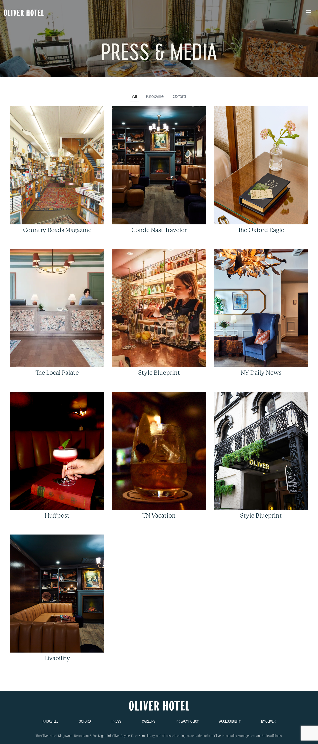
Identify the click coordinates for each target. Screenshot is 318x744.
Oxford (179, 96)
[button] (308, 12)
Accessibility (229, 721)
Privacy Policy (187, 721)
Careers (148, 721)
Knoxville (155, 96)
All (134, 96)
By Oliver (268, 721)
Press (116, 721)
